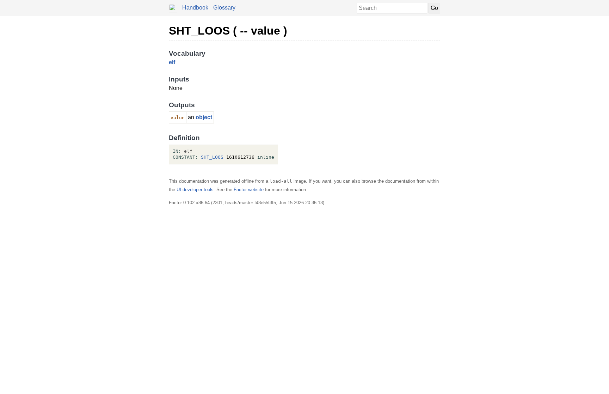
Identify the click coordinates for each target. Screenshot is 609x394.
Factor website (249, 189)
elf (172, 62)
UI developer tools (195, 189)
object (204, 117)
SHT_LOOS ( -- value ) (228, 30)
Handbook (195, 8)
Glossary (224, 8)
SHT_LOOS (212, 157)
